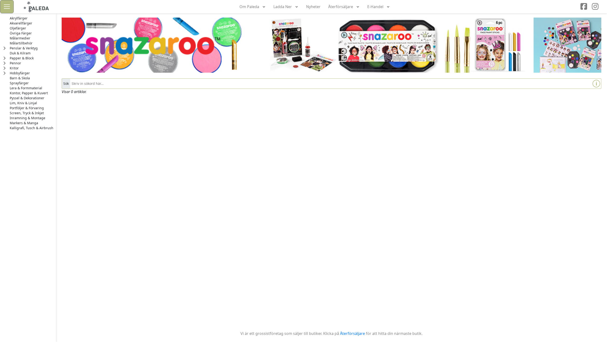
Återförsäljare (352, 333)
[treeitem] (31, 18)
